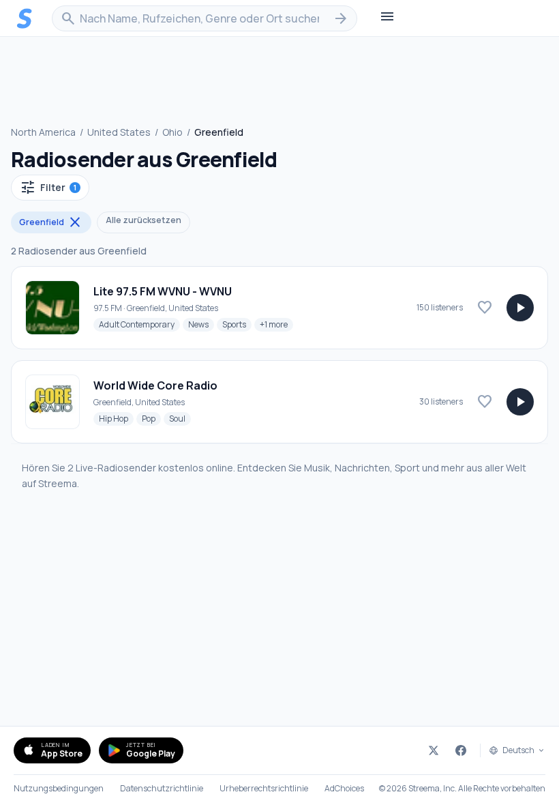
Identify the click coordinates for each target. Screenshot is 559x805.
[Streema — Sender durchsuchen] (24, 18)
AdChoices (344, 788)
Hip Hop (116, 418)
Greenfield (51, 222)
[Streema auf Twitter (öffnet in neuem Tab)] (433, 750)
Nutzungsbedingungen (59, 788)
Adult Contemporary (139, 324)
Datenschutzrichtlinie (161, 788)
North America (43, 132)
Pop (151, 418)
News (201, 324)
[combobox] (204, 18)
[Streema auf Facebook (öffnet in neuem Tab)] (461, 750)
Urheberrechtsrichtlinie (264, 788)
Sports (237, 324)
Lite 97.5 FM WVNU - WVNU (162, 291)
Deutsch (518, 750)
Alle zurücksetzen (143, 220)
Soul (180, 418)
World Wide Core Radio (155, 385)
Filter (48, 187)
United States (119, 132)
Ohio (172, 132)
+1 (276, 324)
